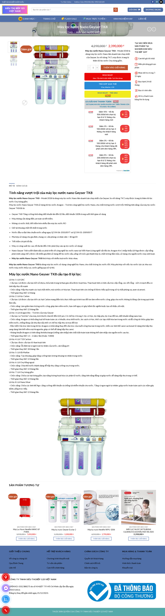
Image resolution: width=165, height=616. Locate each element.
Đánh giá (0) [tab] (21, 186)
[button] (134, 10)
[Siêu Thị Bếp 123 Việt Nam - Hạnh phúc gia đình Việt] (15, 9)
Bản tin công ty (91, 567)
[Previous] (25, 73)
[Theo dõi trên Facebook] (153, 2)
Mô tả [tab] (12, 186)
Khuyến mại (127, 567)
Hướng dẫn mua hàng (131, 558)
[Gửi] (115, 10)
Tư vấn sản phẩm (54, 563)
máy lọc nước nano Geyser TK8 (69, 193)
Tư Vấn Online (66, 2)
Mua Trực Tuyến (95, 18)
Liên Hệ (12, 567)
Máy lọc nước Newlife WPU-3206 (101, 530)
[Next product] (149, 29)
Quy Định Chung (16, 563)
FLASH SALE (71, 18)
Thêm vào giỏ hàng (114, 67)
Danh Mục (29, 18)
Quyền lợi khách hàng (94, 558)
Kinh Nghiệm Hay (123, 18)
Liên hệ (142, 18)
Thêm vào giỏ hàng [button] (26, 539)
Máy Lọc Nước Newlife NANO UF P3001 (26, 530)
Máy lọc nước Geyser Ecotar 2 (64, 530)
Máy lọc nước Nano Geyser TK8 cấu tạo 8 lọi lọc (45, 274)
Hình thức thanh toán (131, 563)
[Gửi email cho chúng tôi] (161, 2)
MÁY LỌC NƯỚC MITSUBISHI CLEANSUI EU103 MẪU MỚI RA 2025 (138, 530)
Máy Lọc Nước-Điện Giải (91, 32)
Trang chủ (66, 32)
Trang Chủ (49, 18)
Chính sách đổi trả (92, 563)
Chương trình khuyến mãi (58, 558)
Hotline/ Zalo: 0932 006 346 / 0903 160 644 (89, 2)
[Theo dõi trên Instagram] (157, 2)
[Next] (76, 73)
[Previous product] (154, 29)
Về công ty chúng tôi (18, 558)
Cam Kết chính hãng (55, 567)
